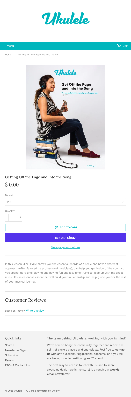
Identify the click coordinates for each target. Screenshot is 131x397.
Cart (125, 45)
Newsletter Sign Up (17, 350)
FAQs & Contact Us (17, 365)
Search (9, 345)
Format (9, 195)
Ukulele (18, 390)
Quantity (10, 210)
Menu (10, 45)
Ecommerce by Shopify (47, 390)
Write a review (35, 310)
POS (27, 390)
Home (8, 54)
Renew (9, 360)
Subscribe (11, 355)
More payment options (65, 247)
